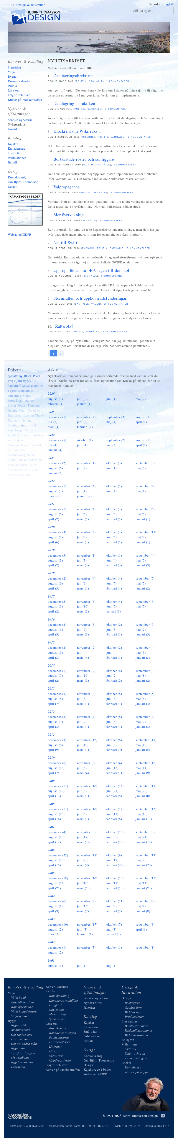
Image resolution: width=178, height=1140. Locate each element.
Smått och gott (135, 1053)
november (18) (87, 855)
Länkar (54, 1051)
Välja (11, 72)
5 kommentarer (111, 220)
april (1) (141, 422)
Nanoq (26, 395)
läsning (13, 410)
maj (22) (142, 791)
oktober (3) (114, 463)
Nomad (30, 430)
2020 (51, 527)
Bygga (12, 76)
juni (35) (112, 837)
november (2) (86, 417)
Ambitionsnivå (20, 1029)
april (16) (54, 819)
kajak (33, 425)
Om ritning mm (21, 1034)
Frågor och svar (19, 95)
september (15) (146, 878)
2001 (51, 960)
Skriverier (56, 1055)
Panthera (34, 405)
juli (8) (82, 537)
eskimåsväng (16, 454)
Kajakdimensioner (23, 1002)
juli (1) (82, 491)
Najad (32, 410)
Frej (10, 380)
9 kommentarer (139, 137)
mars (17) (84, 842)
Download (18, 1067)
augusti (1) (55, 965)
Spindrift (27, 435)
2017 (51, 596)
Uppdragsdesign (60, 1060)
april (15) (54, 865)
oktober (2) (114, 486)
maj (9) (141, 721)
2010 (51, 757)
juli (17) (82, 837)
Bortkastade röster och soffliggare (83, 159)
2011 (51, 734)
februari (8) (114, 796)
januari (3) (143, 565)
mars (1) (53, 427)
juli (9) (82, 583)
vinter (36, 469)
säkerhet (28, 415)
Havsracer (14, 415)
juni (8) (111, 698)
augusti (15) (56, 814)
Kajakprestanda (22, 1006)
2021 (51, 504)
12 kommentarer (115, 332)
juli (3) (82, 399)
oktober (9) (114, 855)
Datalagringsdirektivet (73, 75)
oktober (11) (115, 901)
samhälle (96, 81)
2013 (51, 688)
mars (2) (53, 496)
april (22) (54, 888)
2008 (51, 804)
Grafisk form (133, 1007)
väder (95, 304)
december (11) (58, 786)
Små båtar (15, 153)
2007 (51, 827)
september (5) (145, 693)
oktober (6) (114, 740)
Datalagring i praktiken (74, 103)
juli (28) (82, 860)
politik (81, 81)
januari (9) (143, 773)
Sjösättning (15, 376)
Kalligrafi (128, 1039)
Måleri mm (129, 1044)
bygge (27, 380)
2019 (51, 550)
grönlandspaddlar (19, 474)
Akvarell (130, 1049)
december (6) (57, 763)
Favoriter (14, 129)
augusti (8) (55, 745)
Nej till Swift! (66, 242)
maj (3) (141, 652)
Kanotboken (133, 1067)
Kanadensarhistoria (62, 1033)
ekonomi (88, 248)
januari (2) (55, 473)
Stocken (13, 464)
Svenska (154, 4)
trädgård (24, 469)
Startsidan (14, 67)
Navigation (56, 1009)
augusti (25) (56, 860)
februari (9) (114, 749)
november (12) (87, 740)
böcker (22, 405)
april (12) (54, 842)
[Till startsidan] (39, 17)
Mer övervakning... (70, 214)
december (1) (57, 417)
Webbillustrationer (137, 1035)
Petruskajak (15, 400)
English (168, 4)
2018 (51, 573)
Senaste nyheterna (20, 120)
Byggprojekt (19, 1025)
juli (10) (82, 606)
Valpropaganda (66, 187)
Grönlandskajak (18, 445)
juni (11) (112, 814)
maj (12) (142, 745)
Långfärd (55, 1005)
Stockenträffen (27, 459)
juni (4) (111, 491)
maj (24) (142, 837)
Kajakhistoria (58, 1028)
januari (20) (144, 865)
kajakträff (14, 385)
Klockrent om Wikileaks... (77, 131)
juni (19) (112, 860)
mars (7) (83, 703)
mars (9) (83, 865)
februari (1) (55, 404)
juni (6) (111, 537)
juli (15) (82, 906)
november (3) (86, 601)
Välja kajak (19, 997)
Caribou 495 (16, 450)
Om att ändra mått (24, 1043)
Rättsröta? (64, 326)
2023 (51, 458)
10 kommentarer (116, 304)
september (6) (145, 509)
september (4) (145, 555)
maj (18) (142, 814)
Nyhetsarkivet (17, 124)
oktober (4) (114, 509)
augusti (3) (55, 399)
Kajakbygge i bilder (26, 210)
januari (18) (144, 842)
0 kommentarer (116, 109)
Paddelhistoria (59, 1037)
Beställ (12, 162)
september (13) (146, 809)
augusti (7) (55, 537)
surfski (38, 435)
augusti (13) (56, 768)
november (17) (87, 924)
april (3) (53, 588)
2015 (51, 642)
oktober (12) (115, 809)
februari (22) (115, 865)
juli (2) (82, 468)
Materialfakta (20, 1057)
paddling (37, 385)
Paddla (12, 85)
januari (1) (84, 404)
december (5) (57, 601)
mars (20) (84, 888)
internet (89, 137)
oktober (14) (115, 786)
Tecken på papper (137, 1072)
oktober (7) (114, 924)
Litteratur (55, 1046)
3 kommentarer (122, 192)
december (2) (57, 463)
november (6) (86, 763)
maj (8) (141, 537)
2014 (51, 665)
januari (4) (55, 450)
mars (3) (83, 565)
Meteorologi (57, 1014)
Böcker (126, 1062)
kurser (12, 405)
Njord (18, 380)
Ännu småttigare (136, 1058)
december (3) (57, 532)
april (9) (53, 749)
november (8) (86, 901)
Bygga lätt (18, 1048)
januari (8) (143, 796)
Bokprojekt (132, 1002)
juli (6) (82, 514)
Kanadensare (16, 148)
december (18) (58, 878)
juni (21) (112, 791)
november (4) (86, 532)
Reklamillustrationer (138, 1030)
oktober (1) (85, 440)
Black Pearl (32, 376)
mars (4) (83, 542)
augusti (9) (55, 721)
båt (40, 459)
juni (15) (112, 768)
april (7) (53, 703)
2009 (51, 781)
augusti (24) (56, 883)
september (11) (146, 532)
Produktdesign (135, 1016)
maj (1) (111, 422)
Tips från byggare (23, 1053)
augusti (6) (55, 468)
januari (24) (144, 888)
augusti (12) (56, 791)
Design (126, 998)
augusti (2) (143, 417)
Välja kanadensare (24, 1011)
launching (14, 395)
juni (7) (111, 675)
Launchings (26, 390)
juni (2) (82, 422)
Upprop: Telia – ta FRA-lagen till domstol (91, 270)
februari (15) (115, 842)
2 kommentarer (117, 81)
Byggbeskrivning (22, 1062)
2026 (51, 393)
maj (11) (142, 768)
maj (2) (141, 399)
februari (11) (115, 773)
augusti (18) (56, 906)
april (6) (53, 542)
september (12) (146, 763)
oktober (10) (115, 878)
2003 (51, 919)
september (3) (115, 417)
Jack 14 (35, 445)
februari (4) (114, 588)
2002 (51, 942)
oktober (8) (114, 693)
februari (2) (85, 427)
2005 (51, 873)
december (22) (58, 855)
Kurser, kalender (19, 81)
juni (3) (111, 629)
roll (39, 410)
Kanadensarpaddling (63, 1000)
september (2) (115, 440)
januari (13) (144, 819)
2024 (51, 435)
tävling (26, 420)
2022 (51, 481)
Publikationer (17, 157)
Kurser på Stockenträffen (25, 99)
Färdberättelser (59, 1042)
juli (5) (82, 814)
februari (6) (114, 819)
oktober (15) (115, 832)
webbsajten (15, 440)
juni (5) (111, 514)
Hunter (29, 400)
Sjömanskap (57, 1019)
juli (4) (52, 445)
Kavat (26, 385)
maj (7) (141, 583)
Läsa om (14, 90)
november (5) (57, 440)
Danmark (14, 420)
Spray (24, 425)
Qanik (33, 464)
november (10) (87, 786)
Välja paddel (20, 1016)
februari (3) (114, 565)
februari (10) (115, 888)
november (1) (86, 463)
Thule (39, 415)
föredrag (13, 425)
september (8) (145, 832)
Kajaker (13, 144)
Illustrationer (130, 1021)
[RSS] (163, 1116)
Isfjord (12, 390)
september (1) (145, 947)
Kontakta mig (17, 177)
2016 (51, 619)
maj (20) (142, 860)
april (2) (53, 519)
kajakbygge (15, 430)
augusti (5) (55, 514)
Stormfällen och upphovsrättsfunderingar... (91, 298)
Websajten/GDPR (19, 234)
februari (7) (114, 911)
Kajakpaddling (59, 995)
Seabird (13, 469)
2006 (51, 850)
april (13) (54, 796)
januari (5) (143, 749)
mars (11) (84, 749)
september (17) (146, 855)
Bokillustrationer (136, 1026)
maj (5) (141, 468)
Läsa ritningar (21, 1039)
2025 (51, 412)
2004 (51, 896)
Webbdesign (133, 1012)
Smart (22, 410)
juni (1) (111, 399)
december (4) (57, 832)
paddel (31, 454)
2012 (51, 711)
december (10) (58, 924)
